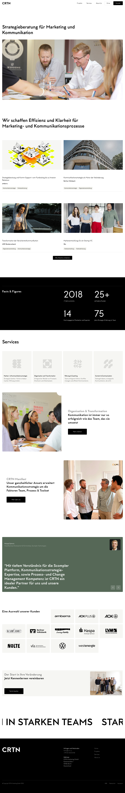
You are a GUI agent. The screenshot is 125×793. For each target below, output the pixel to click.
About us (97, 757)
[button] (113, 587)
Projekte (79, 3)
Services (89, 3)
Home (96, 748)
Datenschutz (112, 783)
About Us (99, 3)
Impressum (120, 783)
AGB (106, 783)
